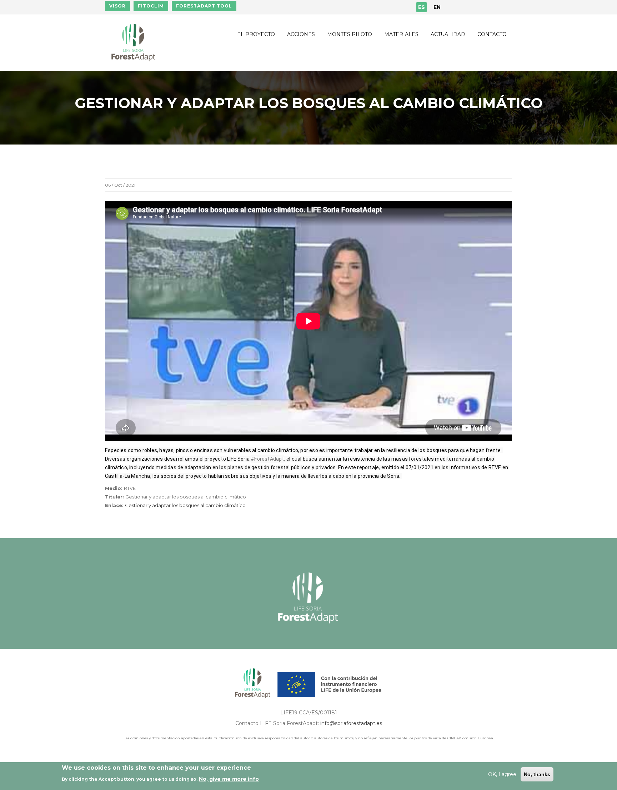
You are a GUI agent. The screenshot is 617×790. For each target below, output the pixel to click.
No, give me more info (229, 779)
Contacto (492, 34)
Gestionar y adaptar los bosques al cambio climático (185, 505)
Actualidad (448, 34)
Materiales (401, 34)
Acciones (301, 34)
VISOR (117, 6)
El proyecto (256, 34)
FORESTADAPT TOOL (204, 6)
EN (437, 7)
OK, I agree (502, 774)
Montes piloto (349, 34)
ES (421, 7)
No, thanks (537, 774)
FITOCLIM (151, 6)
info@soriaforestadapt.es (351, 723)
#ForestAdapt (267, 459)
